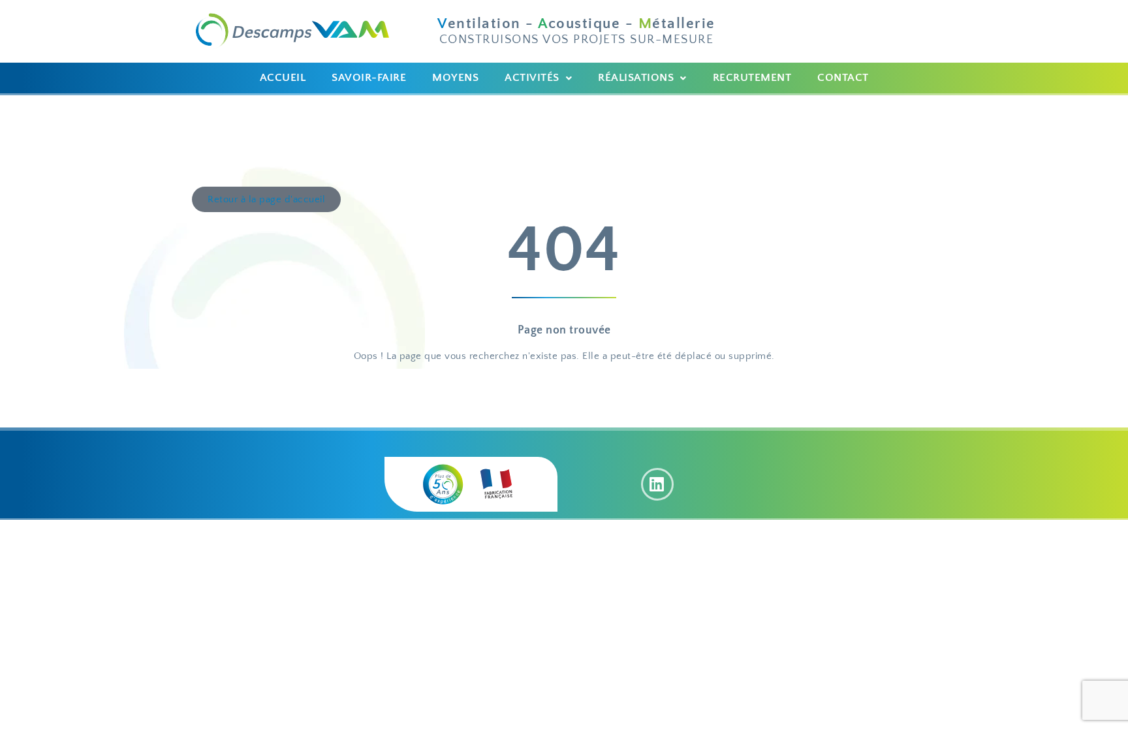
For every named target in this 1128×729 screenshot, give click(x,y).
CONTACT (843, 78)
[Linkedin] (657, 484)
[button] (538, 78)
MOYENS (455, 78)
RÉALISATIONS (636, 78)
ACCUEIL (283, 78)
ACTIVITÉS (532, 78)
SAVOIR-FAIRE (369, 78)
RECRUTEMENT (752, 78)
